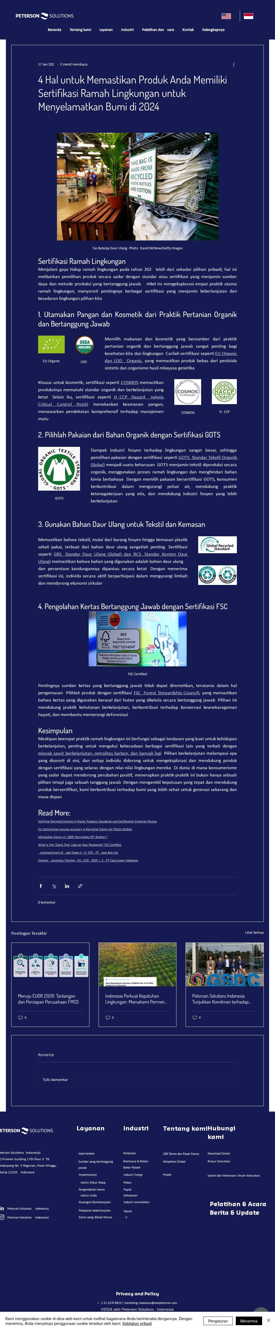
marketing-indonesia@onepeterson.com (150, 1303)
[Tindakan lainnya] (233, 64)
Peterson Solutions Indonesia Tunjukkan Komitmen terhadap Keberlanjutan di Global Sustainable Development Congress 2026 (224, 999)
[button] (106, 30)
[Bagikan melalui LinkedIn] (67, 886)
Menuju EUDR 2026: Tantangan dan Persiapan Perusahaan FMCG (48, 999)
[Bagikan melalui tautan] (80, 886)
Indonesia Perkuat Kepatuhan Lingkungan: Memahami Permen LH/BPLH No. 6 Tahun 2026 (135, 999)
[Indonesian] (251, 16)
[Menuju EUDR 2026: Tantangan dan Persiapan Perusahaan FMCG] (50, 964)
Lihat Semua (254, 933)
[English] (229, 16)
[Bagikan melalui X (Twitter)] (53, 886)
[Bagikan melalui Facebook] (40, 886)
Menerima (249, 1321)
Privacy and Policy (137, 1294)
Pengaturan (218, 1321)
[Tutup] (268, 1321)
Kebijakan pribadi (137, 1323)
